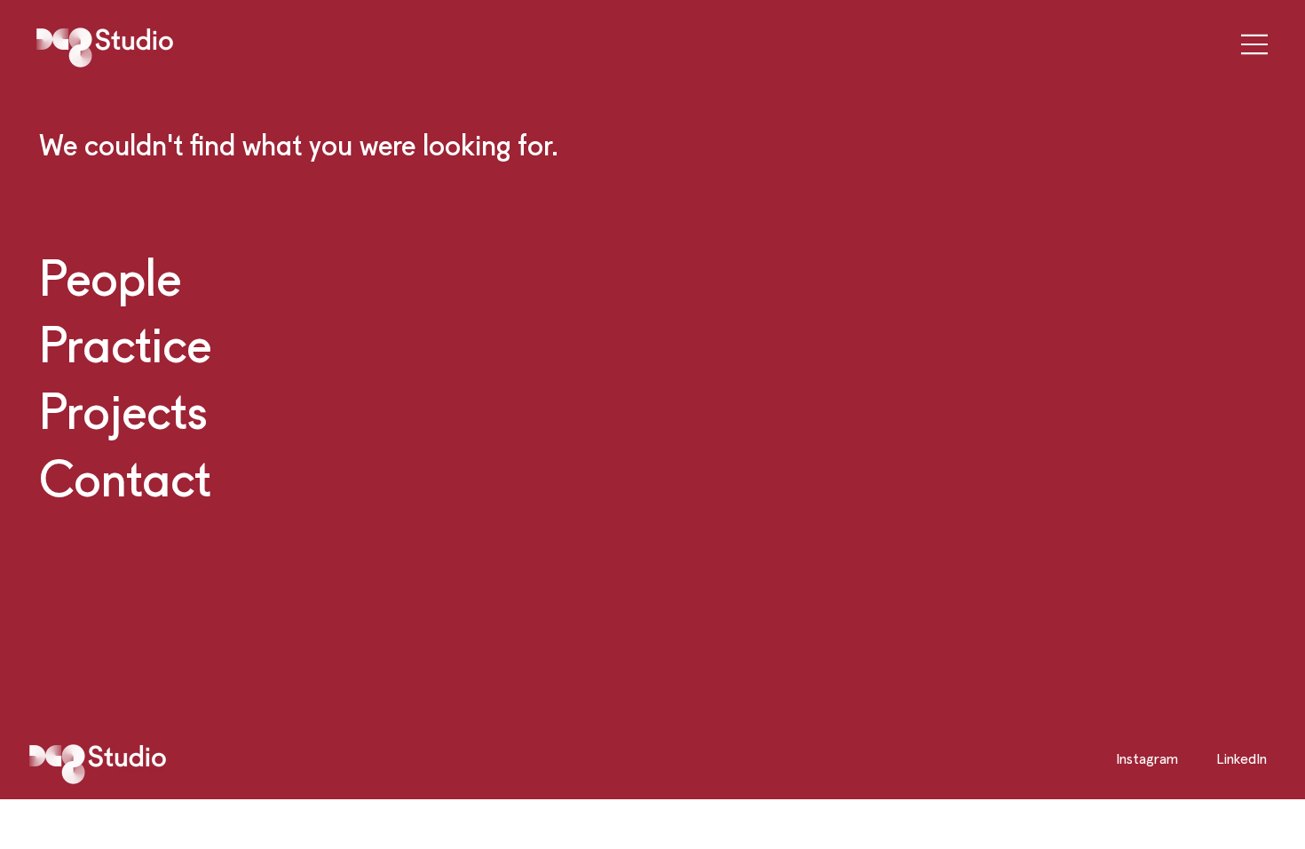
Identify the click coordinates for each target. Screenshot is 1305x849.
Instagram (1147, 758)
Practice (125, 343)
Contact (125, 477)
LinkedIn (1241, 758)
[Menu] (1248, 44)
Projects (123, 410)
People (110, 277)
